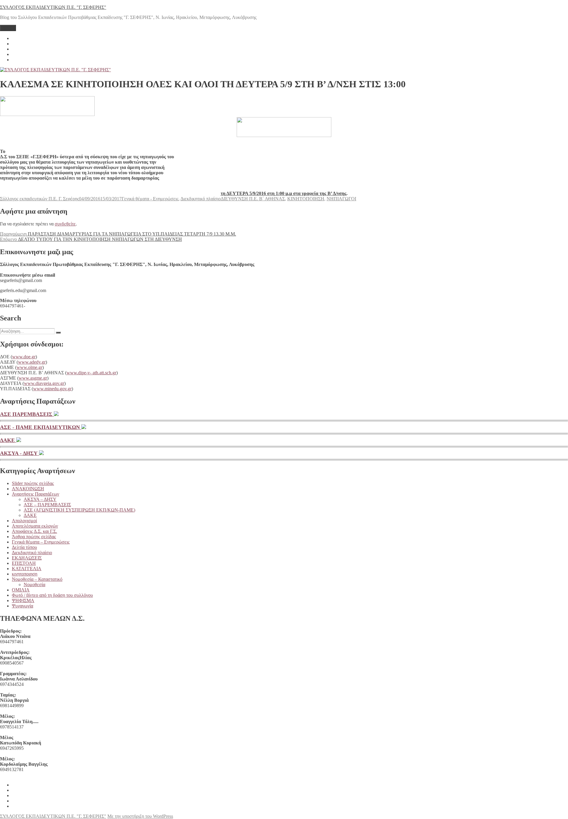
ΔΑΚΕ (8, 440)
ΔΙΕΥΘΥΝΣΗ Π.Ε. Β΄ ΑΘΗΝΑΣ (253, 198)
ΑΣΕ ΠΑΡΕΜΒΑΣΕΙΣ (27, 414)
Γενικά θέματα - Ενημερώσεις (150, 198)
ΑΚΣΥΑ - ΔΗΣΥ (19, 453)
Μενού (8, 28)
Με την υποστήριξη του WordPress (140, 816)
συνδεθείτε (65, 223)
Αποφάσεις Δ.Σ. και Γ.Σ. (34, 531)
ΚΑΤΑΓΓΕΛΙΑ (26, 568)
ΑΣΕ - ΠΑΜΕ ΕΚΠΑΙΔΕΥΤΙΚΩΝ (40, 427)
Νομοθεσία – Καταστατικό (37, 579)
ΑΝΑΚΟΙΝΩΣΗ (28, 488)
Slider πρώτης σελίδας (33, 483)
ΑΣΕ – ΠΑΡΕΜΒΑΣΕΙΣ (47, 504)
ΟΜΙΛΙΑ (21, 589)
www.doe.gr (24, 356)
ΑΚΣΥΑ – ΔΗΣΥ (40, 499)
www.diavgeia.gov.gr (44, 383)
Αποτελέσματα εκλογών (35, 525)
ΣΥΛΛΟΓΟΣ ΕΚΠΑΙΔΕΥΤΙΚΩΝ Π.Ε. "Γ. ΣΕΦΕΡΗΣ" (53, 7)
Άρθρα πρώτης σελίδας (34, 536)
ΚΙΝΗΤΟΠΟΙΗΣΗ (305, 198)
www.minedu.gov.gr (52, 388)
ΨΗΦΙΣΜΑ (23, 600)
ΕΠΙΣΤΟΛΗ (24, 563)
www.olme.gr (29, 367)
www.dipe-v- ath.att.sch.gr (91, 372)
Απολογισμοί (24, 520)
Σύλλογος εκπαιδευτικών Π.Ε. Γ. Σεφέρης (39, 198)
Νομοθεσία (34, 584)
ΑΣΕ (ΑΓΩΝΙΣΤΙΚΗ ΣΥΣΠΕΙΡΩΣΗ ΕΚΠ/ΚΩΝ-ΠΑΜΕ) (79, 509)
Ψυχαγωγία (22, 605)
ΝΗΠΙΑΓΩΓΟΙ (341, 198)
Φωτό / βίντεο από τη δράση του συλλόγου (52, 595)
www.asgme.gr (33, 378)
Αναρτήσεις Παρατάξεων (35, 493)
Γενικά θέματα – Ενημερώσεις (41, 541)
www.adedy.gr (32, 362)
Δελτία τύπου (24, 547)
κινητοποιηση (24, 573)
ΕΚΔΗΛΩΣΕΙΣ (27, 557)
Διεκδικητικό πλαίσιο (200, 198)
